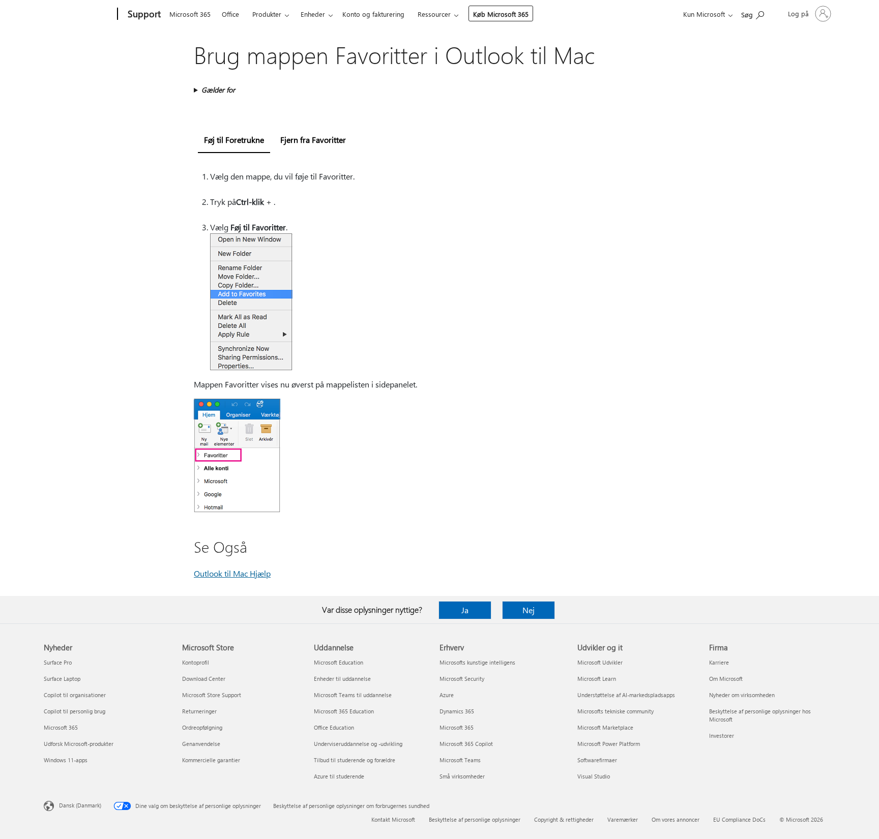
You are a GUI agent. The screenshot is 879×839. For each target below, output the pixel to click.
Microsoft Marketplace (605, 727)
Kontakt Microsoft (393, 819)
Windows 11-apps (65, 760)
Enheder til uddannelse (342, 678)
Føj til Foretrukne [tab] (234, 139)
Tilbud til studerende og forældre (354, 760)
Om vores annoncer (675, 819)
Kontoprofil (195, 662)
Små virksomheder (462, 776)
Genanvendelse (201, 743)
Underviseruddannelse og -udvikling (358, 743)
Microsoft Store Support (211, 695)
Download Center (203, 678)
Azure (447, 695)
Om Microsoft (726, 678)
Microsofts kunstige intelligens (477, 662)
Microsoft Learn (596, 678)
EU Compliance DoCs (739, 819)
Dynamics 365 (457, 711)
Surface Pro (58, 662)
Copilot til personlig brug (74, 711)
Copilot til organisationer (75, 695)
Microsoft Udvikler (600, 662)
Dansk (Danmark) (80, 805)
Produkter (266, 14)
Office (230, 14)
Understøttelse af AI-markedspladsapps (626, 695)
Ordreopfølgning (202, 727)
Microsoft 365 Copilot (466, 743)
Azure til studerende (339, 776)
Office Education (334, 727)
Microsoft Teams (460, 760)
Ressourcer (434, 14)
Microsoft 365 (190, 14)
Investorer (721, 735)
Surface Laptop (62, 678)
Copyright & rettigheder (564, 819)
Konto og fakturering (373, 14)
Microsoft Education (338, 662)
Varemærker (622, 819)
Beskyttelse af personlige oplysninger (474, 819)
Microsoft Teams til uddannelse (353, 695)
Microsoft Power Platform (608, 743)
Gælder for (218, 90)
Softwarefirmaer (597, 760)
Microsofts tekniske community (615, 711)
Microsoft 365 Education (344, 711)
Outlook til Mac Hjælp (232, 573)
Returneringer (199, 711)
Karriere (719, 662)
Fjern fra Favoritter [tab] (313, 139)
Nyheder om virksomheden (742, 695)
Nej (528, 610)
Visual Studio (593, 776)
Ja (464, 610)
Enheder (313, 14)
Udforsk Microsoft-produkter (78, 743)
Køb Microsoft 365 (501, 14)
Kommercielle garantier (211, 760)
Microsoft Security (462, 678)
